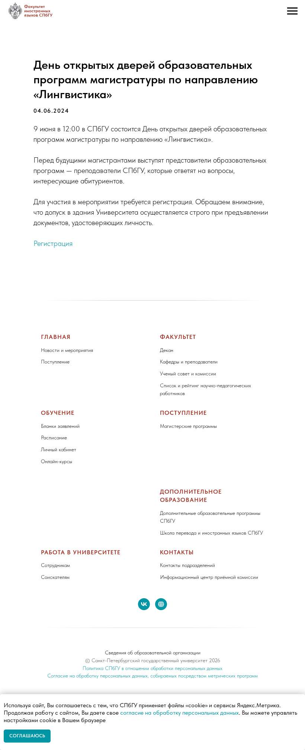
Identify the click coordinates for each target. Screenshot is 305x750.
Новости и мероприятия (67, 350)
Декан (166, 350)
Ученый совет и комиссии (188, 373)
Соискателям (55, 577)
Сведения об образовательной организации (152, 653)
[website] (161, 604)
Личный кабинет (58, 449)
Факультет (178, 336)
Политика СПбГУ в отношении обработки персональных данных (152, 668)
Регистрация (53, 243)
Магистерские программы (188, 426)
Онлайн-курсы (56, 461)
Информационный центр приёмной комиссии (209, 577)
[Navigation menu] (292, 11)
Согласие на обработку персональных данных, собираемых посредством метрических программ (152, 676)
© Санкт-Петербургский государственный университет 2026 (152, 660)
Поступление (55, 362)
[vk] (144, 604)
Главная (56, 336)
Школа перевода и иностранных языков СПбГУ (211, 533)
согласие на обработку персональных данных (179, 712)
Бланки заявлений (60, 426)
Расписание (54, 437)
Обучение (57, 412)
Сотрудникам (55, 565)
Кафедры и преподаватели (189, 362)
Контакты (177, 552)
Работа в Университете (81, 552)
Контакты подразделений (187, 565)
